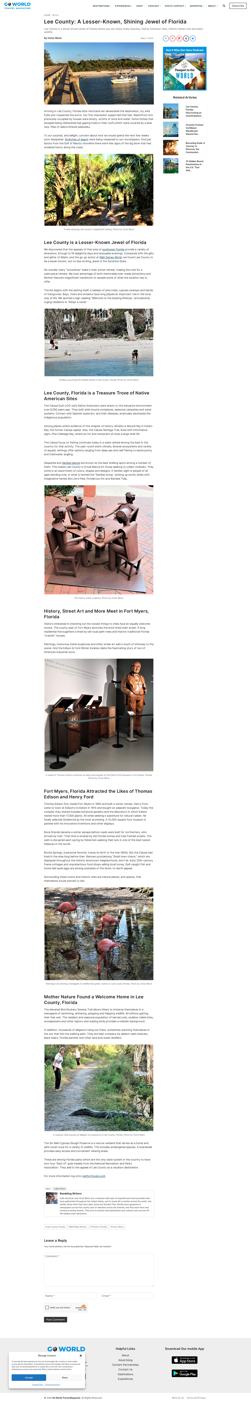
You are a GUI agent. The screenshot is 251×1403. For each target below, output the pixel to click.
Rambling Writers (71, 1193)
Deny (65, 1377)
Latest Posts (59, 1189)
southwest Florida (113, 249)
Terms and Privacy (52, 1384)
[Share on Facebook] (166, 38)
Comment (52, 1256)
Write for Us (178, 1397)
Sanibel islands (71, 462)
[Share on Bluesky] (193, 38)
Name (50, 1295)
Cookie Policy (38, 1384)
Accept (29, 1377)
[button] (80, 1355)
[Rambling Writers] (52, 1198)
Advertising (125, 1360)
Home (47, 15)
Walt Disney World (110, 257)
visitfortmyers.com (93, 1176)
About (48, 1189)
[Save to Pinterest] (172, 38)
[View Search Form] (224, 6)
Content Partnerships (125, 1364)
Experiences (125, 1378)
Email (106, 1295)
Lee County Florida (55, 1227)
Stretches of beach (76, 139)
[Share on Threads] (186, 38)
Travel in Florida (98, 1227)
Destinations (125, 1374)
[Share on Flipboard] (179, 38)
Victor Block (54, 38)
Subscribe (238, 5)
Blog (56, 15)
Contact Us (125, 1369)
